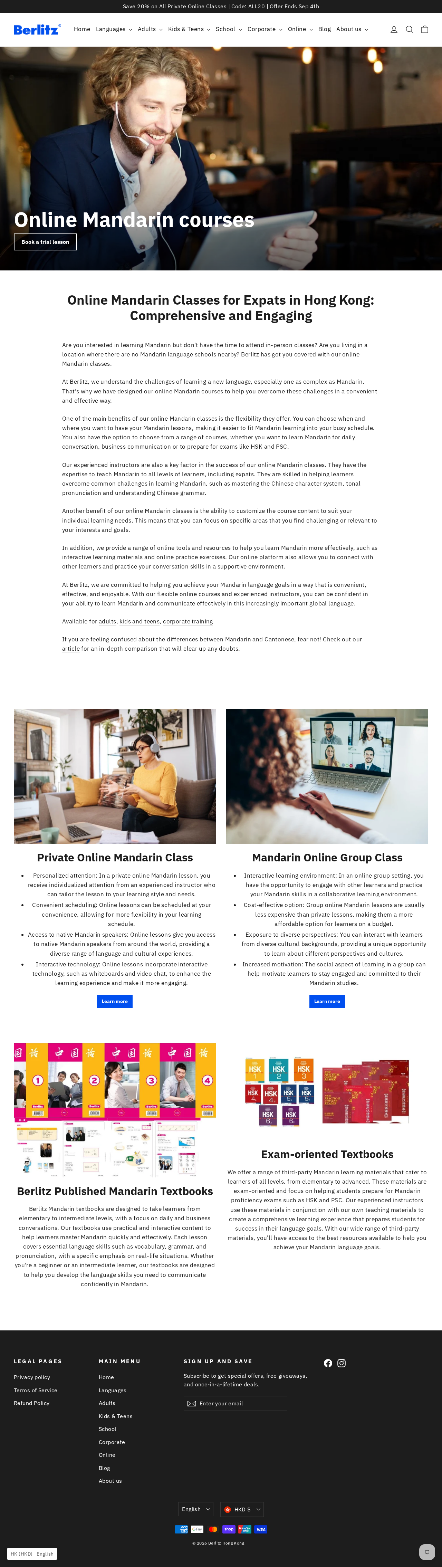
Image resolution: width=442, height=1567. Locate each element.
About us (349, 29)
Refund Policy (32, 1402)
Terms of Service (36, 1390)
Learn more (115, 1001)
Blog (324, 29)
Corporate (262, 29)
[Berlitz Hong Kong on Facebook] (328, 1362)
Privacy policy (32, 1377)
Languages (111, 29)
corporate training (188, 621)
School (226, 29)
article (71, 648)
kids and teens (139, 621)
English (191, 1509)
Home (82, 29)
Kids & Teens (186, 29)
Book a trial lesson (45, 241)
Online (298, 29)
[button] (32, 1554)
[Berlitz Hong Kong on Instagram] (341, 1362)
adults (107, 621)
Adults (147, 29)
